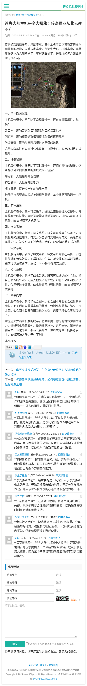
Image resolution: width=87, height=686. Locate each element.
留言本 (43, 665)
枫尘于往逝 (21, 475)
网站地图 (53, 665)
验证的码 (12, 598)
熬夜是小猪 (21, 413)
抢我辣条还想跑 (23, 433)
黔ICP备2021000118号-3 (45, 679)
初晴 (17, 392)
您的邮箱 (12, 582)
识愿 (17, 538)
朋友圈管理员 (22, 454)
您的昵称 (12, 574)
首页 (18, 15)
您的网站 (12, 590)
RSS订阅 (33, 665)
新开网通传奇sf (29, 15)
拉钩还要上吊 (22, 517)
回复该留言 (56, 392)
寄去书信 (19, 496)
